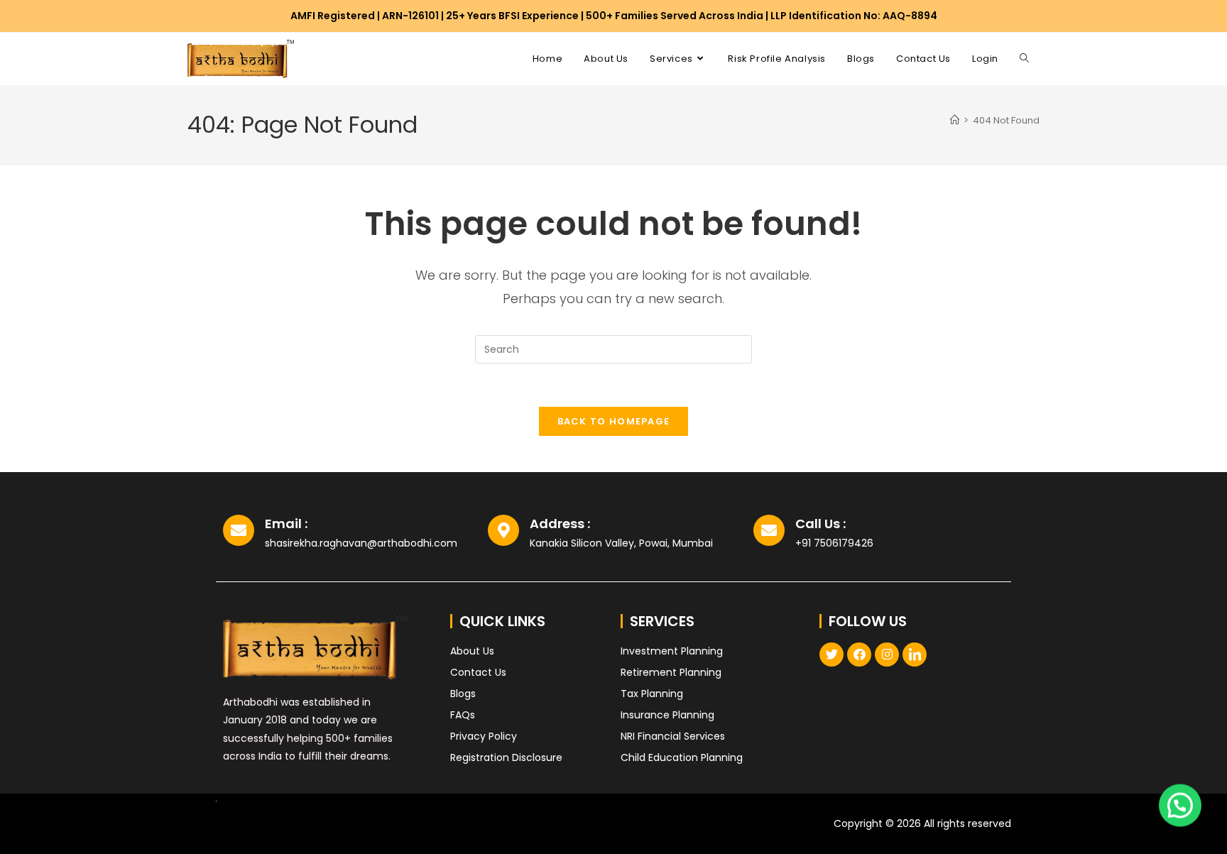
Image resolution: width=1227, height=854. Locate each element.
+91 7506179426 (834, 543)
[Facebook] (859, 654)
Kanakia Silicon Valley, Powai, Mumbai (621, 543)
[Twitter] (831, 654)
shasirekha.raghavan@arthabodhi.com (361, 543)
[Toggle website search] (1024, 59)
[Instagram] (887, 654)
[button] (1180, 803)
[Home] (954, 120)
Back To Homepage (613, 421)
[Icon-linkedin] (914, 654)
